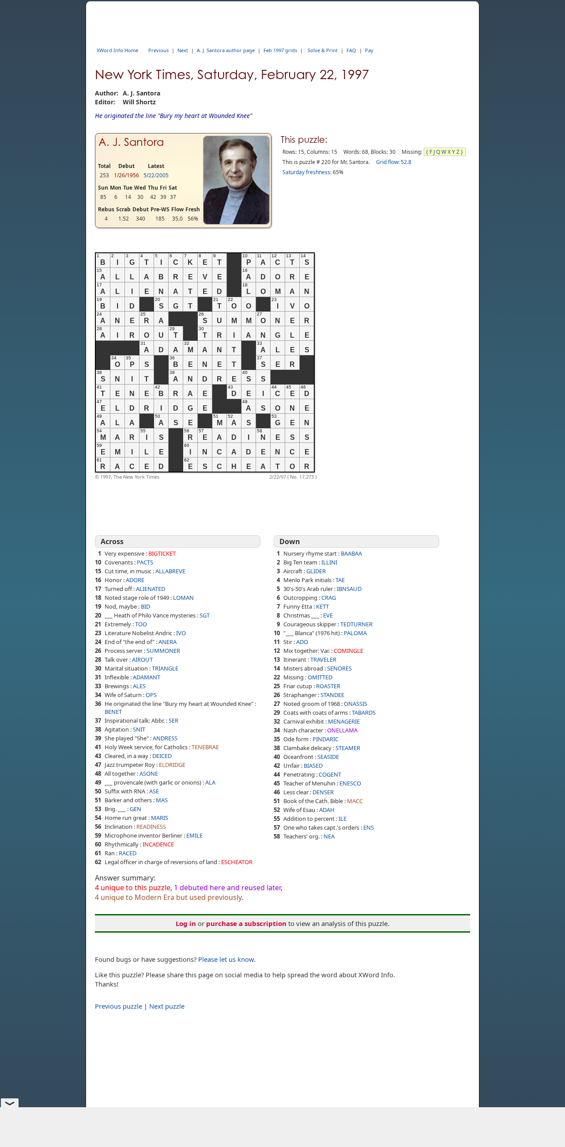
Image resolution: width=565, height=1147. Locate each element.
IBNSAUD (349, 589)
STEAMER (347, 748)
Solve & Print (323, 50)
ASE (154, 791)
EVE (328, 615)
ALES (139, 686)
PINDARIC (326, 739)
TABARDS (364, 712)
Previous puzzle (118, 1006)
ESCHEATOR (236, 862)
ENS (368, 827)
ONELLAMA (342, 730)
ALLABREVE (170, 571)
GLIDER (316, 571)
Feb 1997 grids (280, 50)
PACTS (145, 562)
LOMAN (183, 598)
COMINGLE (348, 651)
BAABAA (351, 553)
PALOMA (355, 633)
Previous (158, 50)
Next (182, 50)
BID (145, 606)
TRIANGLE (165, 668)
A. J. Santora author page (226, 50)
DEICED (162, 756)
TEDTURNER (356, 624)
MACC (355, 801)
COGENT (330, 774)
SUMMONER (163, 651)
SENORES (339, 668)
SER (173, 720)
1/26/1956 (126, 175)
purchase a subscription (246, 923)
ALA (210, 782)
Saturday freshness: (306, 172)
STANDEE (332, 695)
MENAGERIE (344, 721)
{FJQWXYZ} (445, 152)
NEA (329, 836)
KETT (322, 606)
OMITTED (320, 677)
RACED (127, 853)
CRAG (328, 598)
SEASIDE (328, 757)
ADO (302, 642)
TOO (141, 624)
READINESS (151, 827)
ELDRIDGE (172, 765)
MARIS (159, 818)
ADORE (135, 580)
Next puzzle (167, 1006)
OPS (151, 695)
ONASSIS (355, 704)
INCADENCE (158, 844)
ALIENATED (150, 589)
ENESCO (350, 783)
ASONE (148, 773)
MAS (162, 800)
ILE (343, 819)
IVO (181, 633)
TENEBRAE (205, 747)
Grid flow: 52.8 (393, 162)
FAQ (351, 50)
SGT (205, 615)
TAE (340, 580)
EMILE (194, 835)
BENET (113, 712)
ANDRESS (165, 738)
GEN (135, 809)
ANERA (167, 642)
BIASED (313, 766)
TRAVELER (323, 659)
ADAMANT (146, 677)
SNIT (139, 729)
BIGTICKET (162, 553)
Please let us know (226, 959)
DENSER (323, 792)
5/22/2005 (156, 175)
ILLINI (329, 562)
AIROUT (142, 659)
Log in (186, 923)
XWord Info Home (117, 50)
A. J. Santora (131, 142)
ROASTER (328, 686)
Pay (369, 50)
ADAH (327, 810)
